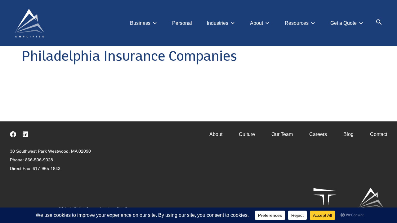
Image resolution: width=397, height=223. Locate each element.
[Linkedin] (25, 134)
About (256, 23)
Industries (217, 23)
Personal (182, 23)
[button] (379, 23)
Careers (318, 134)
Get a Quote (343, 23)
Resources (297, 23)
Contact (378, 134)
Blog (348, 134)
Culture (247, 134)
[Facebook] (13, 134)
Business (140, 23)
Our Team (282, 134)
